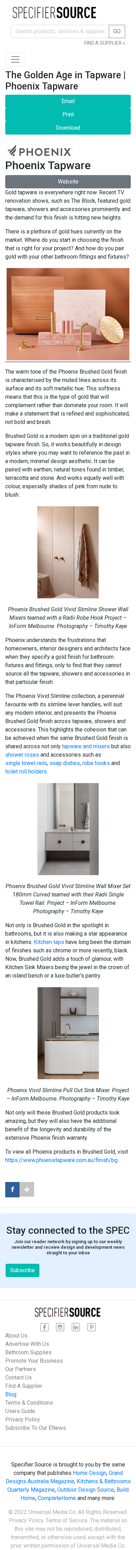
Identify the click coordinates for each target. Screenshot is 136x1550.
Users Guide (20, 1411)
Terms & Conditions (29, 1402)
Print (68, 114)
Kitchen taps (49, 942)
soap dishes (65, 763)
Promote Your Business (34, 1360)
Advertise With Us (27, 1344)
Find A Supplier (23, 1386)
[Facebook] (12, 1189)
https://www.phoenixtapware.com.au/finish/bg (61, 1160)
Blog (10, 1394)
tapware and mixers (86, 746)
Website (68, 181)
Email (68, 101)
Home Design (89, 1473)
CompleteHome (57, 1498)
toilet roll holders (26, 771)
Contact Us (18, 1377)
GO (117, 31)
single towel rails (26, 763)
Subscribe (22, 1270)
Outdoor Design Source (85, 1489)
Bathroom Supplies (28, 1352)
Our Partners (20, 1369)
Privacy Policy (22, 1419)
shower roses (22, 754)
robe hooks (96, 763)
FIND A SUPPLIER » (104, 43)
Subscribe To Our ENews (35, 1428)
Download (68, 127)
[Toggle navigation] (15, 59)
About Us (16, 1335)
